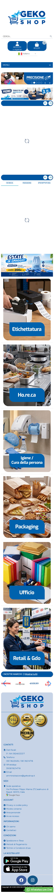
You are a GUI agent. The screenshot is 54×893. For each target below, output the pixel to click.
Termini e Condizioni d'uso (18, 848)
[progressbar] (27, 141)
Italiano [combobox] (26, 53)
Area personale (13, 812)
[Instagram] (33, 880)
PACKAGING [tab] (27, 183)
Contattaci (11, 830)
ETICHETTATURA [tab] (44, 183)
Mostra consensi (13, 809)
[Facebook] (21, 880)
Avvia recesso (12, 816)
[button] (45, 83)
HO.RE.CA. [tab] (9, 183)
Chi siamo (10, 826)
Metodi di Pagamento (16, 844)
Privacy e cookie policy (17, 805)
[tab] (27, 65)
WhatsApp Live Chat (41, 889)
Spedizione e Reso (15, 840)
